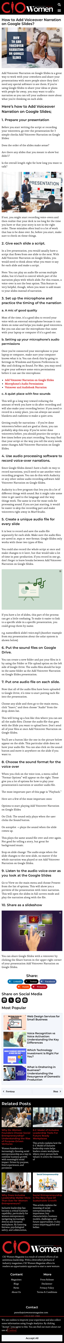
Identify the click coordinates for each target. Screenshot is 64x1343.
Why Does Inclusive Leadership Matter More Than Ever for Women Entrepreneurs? (16, 1199)
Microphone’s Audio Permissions (24, 383)
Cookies (12, 1330)
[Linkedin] (4, 1000)
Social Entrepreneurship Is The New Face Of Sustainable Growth (47, 1198)
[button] (59, 10)
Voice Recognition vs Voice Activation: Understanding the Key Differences (43, 1038)
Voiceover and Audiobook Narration (26, 387)
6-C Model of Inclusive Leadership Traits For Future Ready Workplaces (46, 1134)
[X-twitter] (11, 1000)
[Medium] (25, 1000)
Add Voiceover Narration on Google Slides (29, 380)
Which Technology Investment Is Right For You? (43, 1053)
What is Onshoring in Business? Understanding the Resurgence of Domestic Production (43, 1073)
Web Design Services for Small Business (43, 1018)
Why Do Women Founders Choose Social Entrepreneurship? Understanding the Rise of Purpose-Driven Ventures (16, 1137)
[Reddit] (18, 1000)
